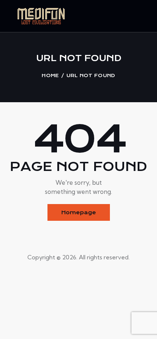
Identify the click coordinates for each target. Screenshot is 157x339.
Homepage (78, 212)
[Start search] (144, 17)
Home (50, 75)
